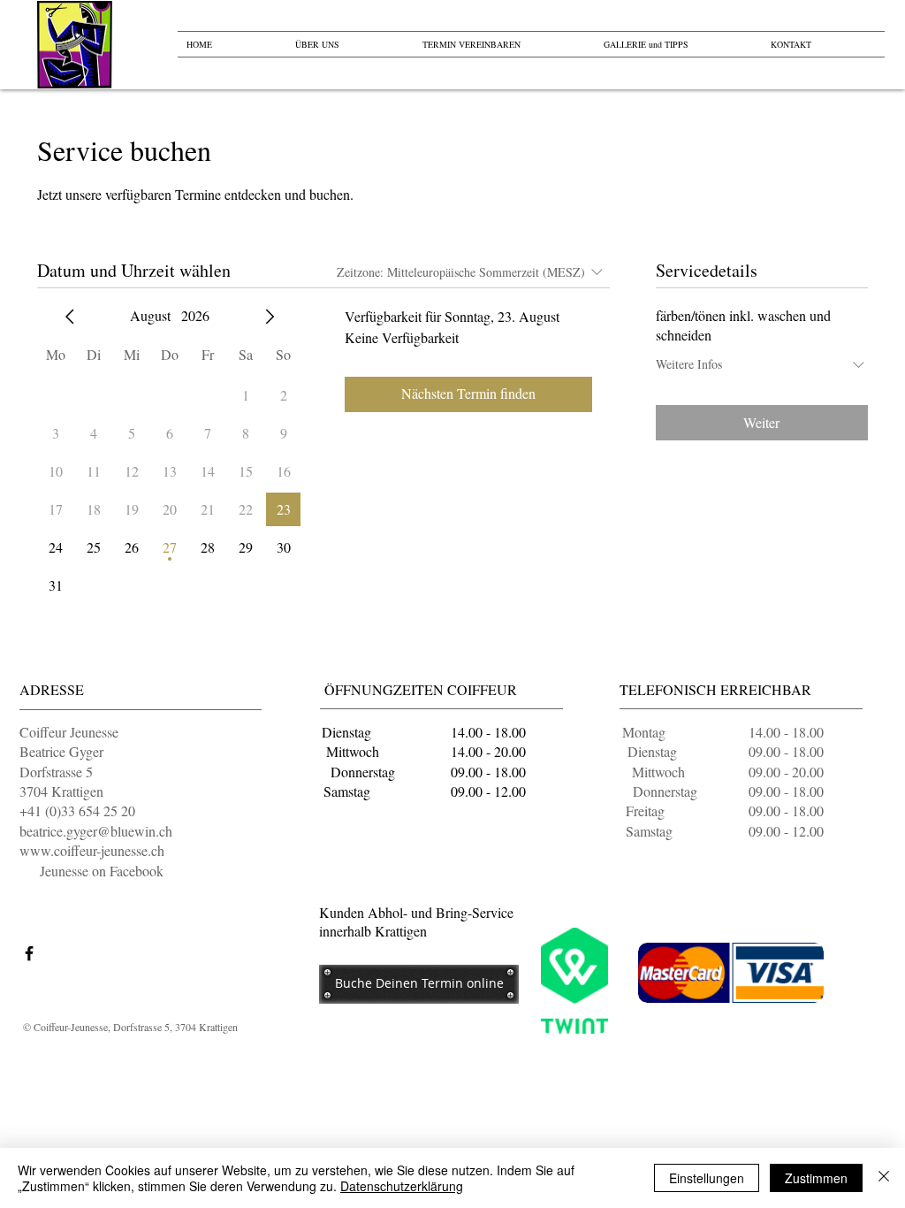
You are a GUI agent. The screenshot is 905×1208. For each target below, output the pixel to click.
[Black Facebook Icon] (29, 953)
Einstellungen (706, 1178)
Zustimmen (816, 1178)
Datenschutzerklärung (401, 1186)
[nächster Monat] (269, 316)
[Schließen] (883, 1178)
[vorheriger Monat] (69, 316)
